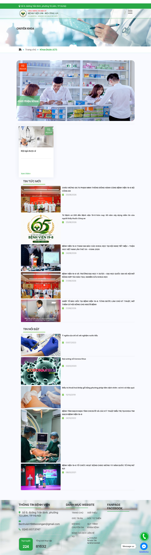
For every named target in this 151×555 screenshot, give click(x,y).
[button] (75, 43)
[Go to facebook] (144, 546)
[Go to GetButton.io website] (144, 552)
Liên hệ (91, 533)
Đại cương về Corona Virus (74, 359)
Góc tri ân (77, 518)
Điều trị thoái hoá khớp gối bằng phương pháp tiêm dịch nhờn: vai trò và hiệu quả (98, 388)
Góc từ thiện (94, 518)
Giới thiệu (92, 513)
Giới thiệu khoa (28, 101)
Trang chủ (30, 49)
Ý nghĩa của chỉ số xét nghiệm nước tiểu (80, 335)
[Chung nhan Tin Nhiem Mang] (95, 540)
